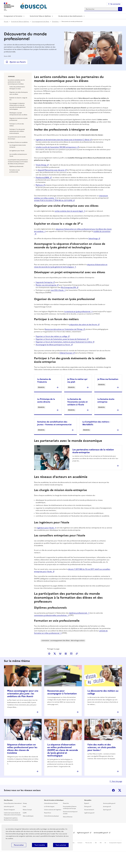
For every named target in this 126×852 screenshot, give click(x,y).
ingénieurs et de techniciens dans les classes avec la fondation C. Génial (62, 139)
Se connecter (115, 4)
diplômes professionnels (78, 613)
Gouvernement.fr (89, 810)
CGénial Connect (65, 353)
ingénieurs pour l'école (45, 528)
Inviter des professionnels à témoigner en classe (17, 88)
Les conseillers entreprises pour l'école (18, 155)
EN (101, 843)
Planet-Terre (47, 813)
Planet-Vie (66, 803)
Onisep (25, 803)
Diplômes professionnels (16, 166)
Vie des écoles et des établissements (70, 16)
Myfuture (39, 185)
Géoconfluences (67, 817)
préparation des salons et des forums (83, 324)
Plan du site (88, 843)
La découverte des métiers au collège (103, 692)
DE (96, 843)
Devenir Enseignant (9, 810)
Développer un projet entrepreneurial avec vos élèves (18, 114)
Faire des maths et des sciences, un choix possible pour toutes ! (102, 747)
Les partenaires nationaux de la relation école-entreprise (93, 451)
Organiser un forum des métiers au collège (51, 336)
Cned (24, 806)
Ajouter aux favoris (18, 62)
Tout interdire (39, 845)
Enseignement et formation (13, 16)
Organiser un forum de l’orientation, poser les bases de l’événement (61, 339)
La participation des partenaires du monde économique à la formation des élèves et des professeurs (18, 162)
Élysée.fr (86, 803)
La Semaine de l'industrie (44, 380)
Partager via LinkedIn (66, 654)
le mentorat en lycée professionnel (77, 311)
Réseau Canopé (27, 810)
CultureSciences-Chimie (51, 803)
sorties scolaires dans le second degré (69, 211)
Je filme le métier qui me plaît (77, 380)
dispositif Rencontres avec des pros (51, 170)
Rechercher (120, 9)
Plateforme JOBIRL (42, 177)
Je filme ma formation (107, 379)
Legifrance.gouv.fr (89, 813)
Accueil (6, 21)
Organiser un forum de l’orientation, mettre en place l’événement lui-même (64, 342)
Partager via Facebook (49, 654)
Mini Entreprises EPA (68, 287)
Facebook (113, 790)
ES (105, 843)
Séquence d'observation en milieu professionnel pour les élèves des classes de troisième (22, 749)
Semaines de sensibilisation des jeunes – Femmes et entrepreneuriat (54, 423)
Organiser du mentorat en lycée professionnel (18, 119)
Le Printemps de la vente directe (46, 400)
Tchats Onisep (41, 165)
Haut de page (117, 781)
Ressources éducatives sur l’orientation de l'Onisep (64, 329)
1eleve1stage (93, 238)
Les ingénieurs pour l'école (16, 151)
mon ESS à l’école (57, 290)
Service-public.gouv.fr (109, 803)
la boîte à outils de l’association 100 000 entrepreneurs (56, 147)
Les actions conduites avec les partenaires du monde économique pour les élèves (16, 82)
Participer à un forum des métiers (16, 125)
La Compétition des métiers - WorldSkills (96, 423)
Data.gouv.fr (87, 806)
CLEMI (24, 813)
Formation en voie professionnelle (14, 171)
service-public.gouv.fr (101, 833)
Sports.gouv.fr (107, 810)
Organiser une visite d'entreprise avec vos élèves (18, 93)
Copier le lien (77, 654)
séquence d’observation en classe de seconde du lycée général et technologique (70, 265)
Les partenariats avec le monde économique (16, 138)
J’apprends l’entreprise (44, 282)
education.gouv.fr (9, 806)
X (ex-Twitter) (119, 790)
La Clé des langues (49, 806)
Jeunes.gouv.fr (107, 806)
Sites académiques (28, 816)
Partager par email (71, 654)
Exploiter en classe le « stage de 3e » (18, 99)
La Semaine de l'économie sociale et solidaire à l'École (77, 402)
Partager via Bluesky (60, 654)
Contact (80, 843)
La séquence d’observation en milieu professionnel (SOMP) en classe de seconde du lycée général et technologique (62, 750)
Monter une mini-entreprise (46, 285)
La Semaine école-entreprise (106, 400)
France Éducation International (13, 803)
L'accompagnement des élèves (40, 21)
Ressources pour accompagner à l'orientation (62, 692)
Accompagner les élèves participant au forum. (53, 344)
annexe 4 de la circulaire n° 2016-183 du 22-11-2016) (53, 200)
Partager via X (55, 654)
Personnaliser (19, 845)
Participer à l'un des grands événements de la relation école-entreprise (17, 131)
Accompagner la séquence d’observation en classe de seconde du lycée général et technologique (17, 106)
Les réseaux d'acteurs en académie (17, 142)
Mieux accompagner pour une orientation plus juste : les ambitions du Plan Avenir (22, 693)
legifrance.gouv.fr (83, 833)
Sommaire (11, 76)
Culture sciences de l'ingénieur (52, 810)
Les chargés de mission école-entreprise (17, 146)
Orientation (55, 21)
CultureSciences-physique (51, 816)
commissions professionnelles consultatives (50, 615)
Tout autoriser (61, 845)
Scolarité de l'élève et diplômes (40, 16)
